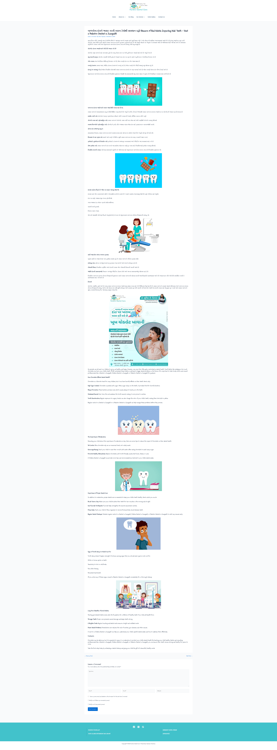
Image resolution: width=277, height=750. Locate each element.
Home (114, 17)
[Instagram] (138, 727)
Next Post (189, 656)
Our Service (139, 17)
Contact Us (161, 17)
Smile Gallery (151, 17)
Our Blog (131, 17)
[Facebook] (134, 727)
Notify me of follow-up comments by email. (99, 700)
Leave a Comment (92, 36)
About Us (121, 17)
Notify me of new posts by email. (97, 704)
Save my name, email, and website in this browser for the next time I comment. (108, 696)
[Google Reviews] (143, 727)
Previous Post (89, 656)
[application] (125, 17)
